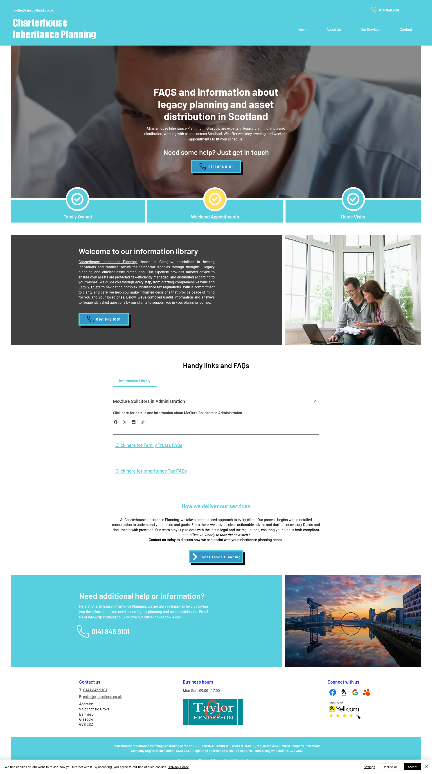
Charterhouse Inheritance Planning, (108, 262)
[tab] (135, 381)
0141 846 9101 (95, 690)
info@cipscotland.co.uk (106, 617)
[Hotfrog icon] (366, 692)
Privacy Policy (178, 767)
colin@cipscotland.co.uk (102, 697)
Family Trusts (89, 287)
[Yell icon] (344, 692)
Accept (412, 767)
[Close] (426, 766)
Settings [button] (369, 767)
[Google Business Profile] (355, 692)
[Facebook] (332, 692)
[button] (370, 29)
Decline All (389, 767)
